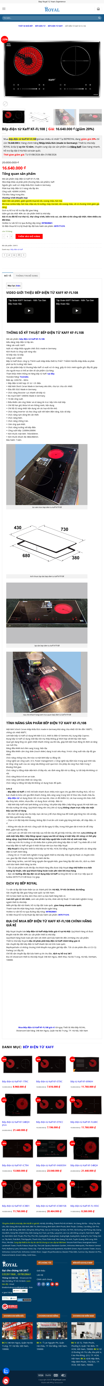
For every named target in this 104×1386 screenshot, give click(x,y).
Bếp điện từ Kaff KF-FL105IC (84, 1205)
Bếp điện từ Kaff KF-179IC (15, 1081)
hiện (18, 286)
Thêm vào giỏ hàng (29, 236)
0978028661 (24, 1274)
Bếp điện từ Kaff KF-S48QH (84, 1165)
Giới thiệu (41, 1270)
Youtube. (24, 376)
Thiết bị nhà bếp (25, 26)
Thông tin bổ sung (27, 275)
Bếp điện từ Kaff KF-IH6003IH (51, 1165)
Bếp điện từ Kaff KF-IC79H (15, 1165)
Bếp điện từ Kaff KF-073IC (49, 1081)
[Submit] (99, 18)
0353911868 (9, 1274)
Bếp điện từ (40, 26)
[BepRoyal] (52, 8)
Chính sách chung (44, 1279)
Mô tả (7, 275)
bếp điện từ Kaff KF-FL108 (31, 339)
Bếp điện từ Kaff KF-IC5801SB (51, 1205)
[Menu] (4, 8)
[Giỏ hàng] (98, 9)
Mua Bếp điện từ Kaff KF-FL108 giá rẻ (36, 1027)
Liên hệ (40, 1275)
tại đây (50, 373)
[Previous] (7, 69)
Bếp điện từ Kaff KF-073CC (49, 1122)
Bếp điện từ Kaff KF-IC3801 (16, 1205)
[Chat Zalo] (6, 1371)
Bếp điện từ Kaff (55, 26)
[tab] (7, 276)
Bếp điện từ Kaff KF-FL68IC (84, 1122)
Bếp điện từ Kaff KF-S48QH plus (16, 1123)
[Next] (96, 69)
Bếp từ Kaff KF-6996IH (81, 1081)
